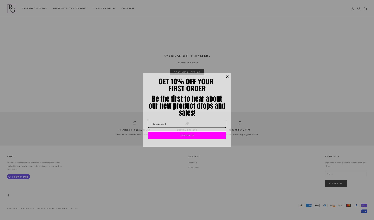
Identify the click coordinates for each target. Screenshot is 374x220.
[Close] (227, 76)
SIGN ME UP (187, 135)
